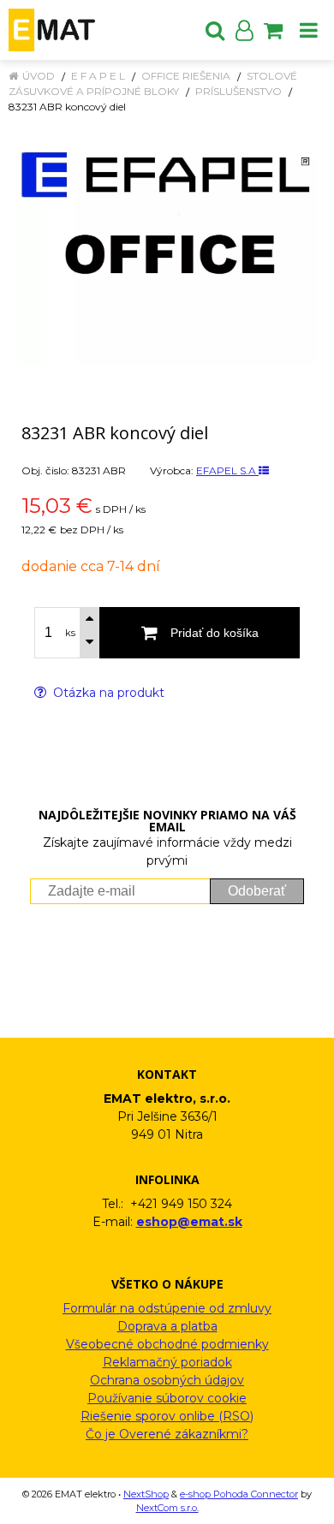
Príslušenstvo (238, 91)
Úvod (38, 75)
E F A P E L (98, 75)
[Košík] (273, 30)
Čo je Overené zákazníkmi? (167, 1434)
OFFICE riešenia (185, 75)
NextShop (146, 1494)
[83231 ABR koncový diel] (167, 248)
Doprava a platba (167, 1326)
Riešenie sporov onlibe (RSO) (167, 1416)
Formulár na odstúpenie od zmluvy (167, 1308)
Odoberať (257, 891)
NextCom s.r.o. (167, 1508)
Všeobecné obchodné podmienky (167, 1344)
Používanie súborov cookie (167, 1398)
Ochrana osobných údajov (167, 1380)
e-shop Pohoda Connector (239, 1494)
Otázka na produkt (107, 692)
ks (70, 633)
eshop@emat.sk (189, 1221)
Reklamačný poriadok (167, 1362)
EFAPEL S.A (227, 470)
